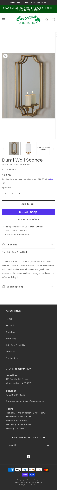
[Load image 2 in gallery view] (28, 148)
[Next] (54, 149)
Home (9, 318)
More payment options (28, 219)
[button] (3, 19)
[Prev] (3, 149)
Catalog (10, 332)
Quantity (6, 187)
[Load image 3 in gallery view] (43, 148)
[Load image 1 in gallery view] (13, 148)
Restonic (10, 325)
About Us (11, 351)
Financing (11, 338)
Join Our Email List (16, 345)
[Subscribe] (48, 445)
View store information (17, 234)
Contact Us (12, 358)
